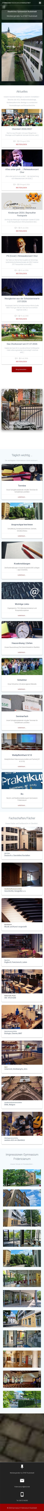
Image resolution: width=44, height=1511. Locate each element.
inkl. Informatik (10, 998)
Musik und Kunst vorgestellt (15, 927)
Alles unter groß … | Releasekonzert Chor (22, 170)
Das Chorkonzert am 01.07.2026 (22, 344)
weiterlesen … (22, 497)
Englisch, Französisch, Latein (15, 962)
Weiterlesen (21, 144)
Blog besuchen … (22, 369)
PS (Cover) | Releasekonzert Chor (22, 256)
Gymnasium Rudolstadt (16, 3)
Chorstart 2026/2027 (22, 129)
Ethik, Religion (9, 1105)
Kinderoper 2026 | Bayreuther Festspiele (22, 214)
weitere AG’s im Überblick (14, 1140)
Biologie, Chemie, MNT (13, 1033)
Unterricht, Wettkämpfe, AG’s (15, 1069)
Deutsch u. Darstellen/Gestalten (17, 855)
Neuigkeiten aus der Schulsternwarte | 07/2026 (22, 300)
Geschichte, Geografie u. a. (15, 891)
